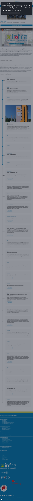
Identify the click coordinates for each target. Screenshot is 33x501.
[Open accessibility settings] (1, 499)
